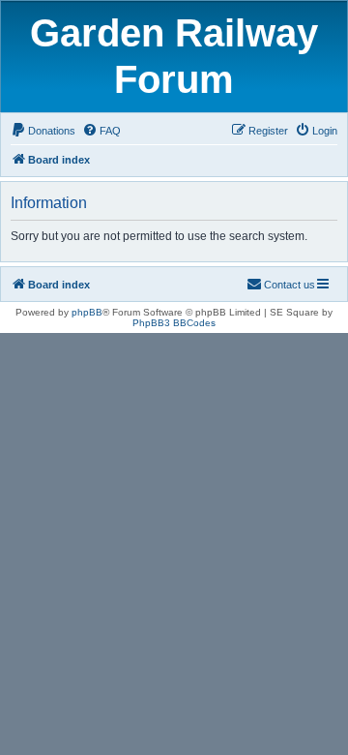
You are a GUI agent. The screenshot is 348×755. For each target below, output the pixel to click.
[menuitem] (43, 130)
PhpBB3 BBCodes (174, 322)
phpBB (87, 312)
